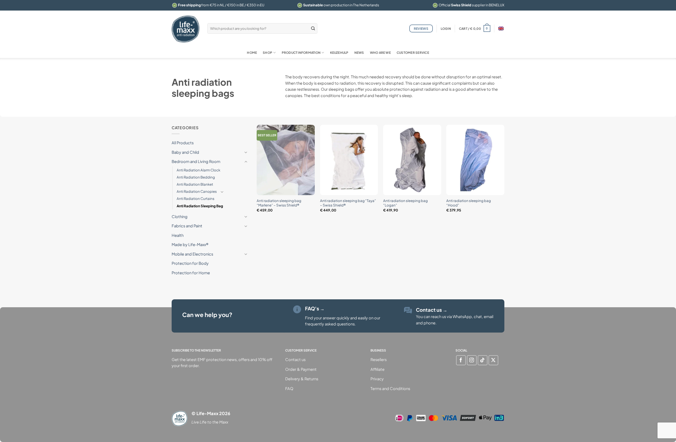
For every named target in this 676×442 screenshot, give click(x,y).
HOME (252, 53)
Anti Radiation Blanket (195, 184)
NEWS (359, 53)
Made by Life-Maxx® (190, 244)
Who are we (380, 53)
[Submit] (313, 28)
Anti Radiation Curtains (195, 198)
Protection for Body (190, 263)
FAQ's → (315, 308)
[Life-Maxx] (185, 29)
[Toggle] (246, 152)
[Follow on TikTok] (482, 360)
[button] (446, 28)
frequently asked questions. (330, 323)
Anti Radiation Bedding (196, 177)
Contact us (431, 310)
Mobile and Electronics (192, 254)
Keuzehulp (339, 53)
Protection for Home (191, 272)
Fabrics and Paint (187, 226)
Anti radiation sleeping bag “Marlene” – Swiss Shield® (279, 202)
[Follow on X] (493, 360)
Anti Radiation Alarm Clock (198, 170)
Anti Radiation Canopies (197, 191)
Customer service (413, 53)
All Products (183, 142)
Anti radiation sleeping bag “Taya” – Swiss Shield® (348, 202)
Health (178, 235)
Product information (301, 53)
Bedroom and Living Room (196, 161)
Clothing (179, 216)
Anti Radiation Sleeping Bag (200, 206)
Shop (267, 53)
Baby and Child (185, 152)
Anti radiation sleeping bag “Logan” (405, 202)
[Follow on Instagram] (472, 360)
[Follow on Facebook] (461, 360)
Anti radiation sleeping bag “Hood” (468, 202)
